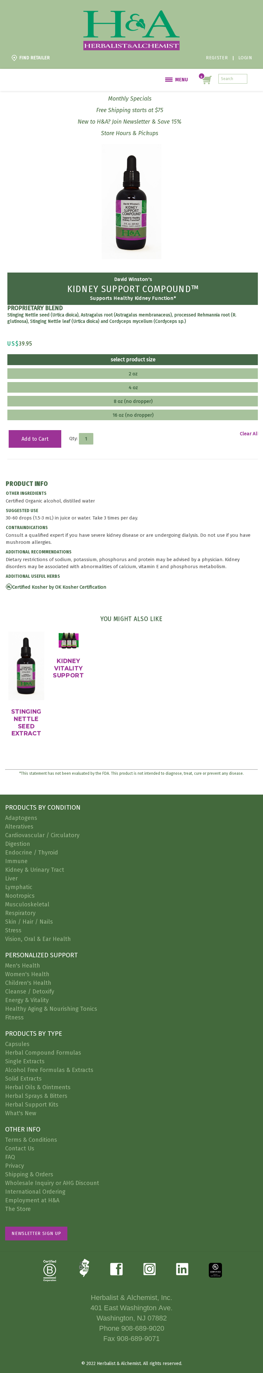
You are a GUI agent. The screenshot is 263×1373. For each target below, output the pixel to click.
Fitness (14, 1017)
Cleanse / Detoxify (29, 991)
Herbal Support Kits (31, 1104)
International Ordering (35, 1191)
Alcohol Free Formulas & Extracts (49, 1070)
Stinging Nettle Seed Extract (26, 722)
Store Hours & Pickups (129, 133)
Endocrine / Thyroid (31, 852)
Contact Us (19, 1148)
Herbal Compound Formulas (43, 1052)
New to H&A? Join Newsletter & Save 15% (130, 121)
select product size (133, 359)
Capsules (17, 1044)
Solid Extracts (23, 1078)
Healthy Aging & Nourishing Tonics (51, 1008)
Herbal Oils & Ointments (38, 1087)
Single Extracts (25, 1061)
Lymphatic (18, 887)
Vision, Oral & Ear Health (38, 939)
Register (217, 58)
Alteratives (19, 826)
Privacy (14, 1165)
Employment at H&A (32, 1200)
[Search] (242, 79)
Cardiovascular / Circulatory (42, 835)
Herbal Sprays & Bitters (36, 1095)
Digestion (17, 843)
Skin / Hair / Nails (29, 921)
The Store (18, 1209)
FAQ (10, 1157)
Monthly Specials (129, 98)
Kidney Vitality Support (68, 668)
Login (245, 58)
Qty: (73, 438)
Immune (16, 861)
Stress (13, 930)
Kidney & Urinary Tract (34, 869)
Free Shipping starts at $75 (129, 110)
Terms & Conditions (31, 1139)
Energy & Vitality (27, 1000)
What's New (20, 1113)
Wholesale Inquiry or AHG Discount (52, 1183)
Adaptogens (21, 817)
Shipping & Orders (29, 1174)
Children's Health (28, 982)
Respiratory (20, 913)
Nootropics (20, 895)
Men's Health (22, 965)
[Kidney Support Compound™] (132, 148)
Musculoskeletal (27, 904)
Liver (11, 878)
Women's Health (27, 974)
